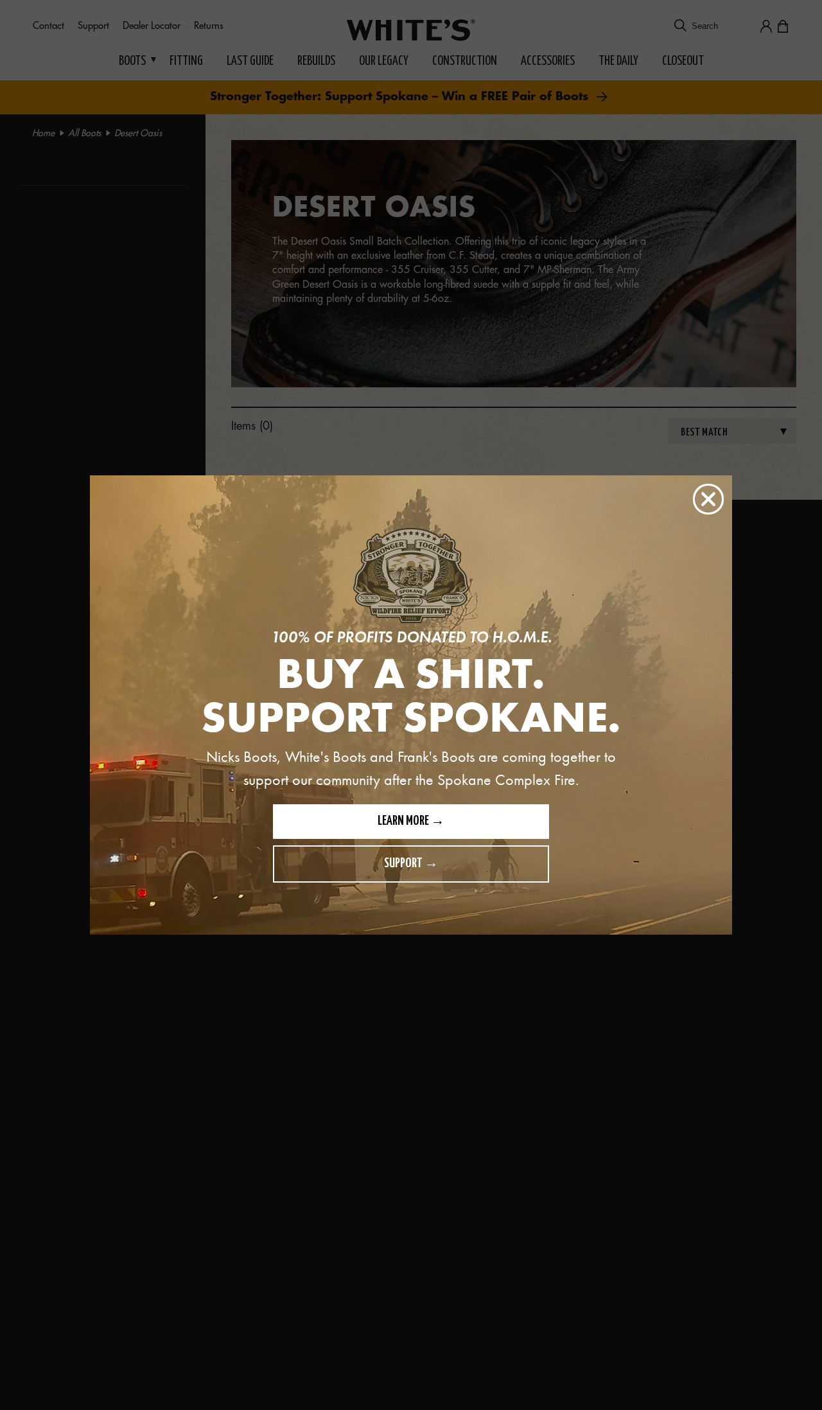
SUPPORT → (411, 864)
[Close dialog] (708, 499)
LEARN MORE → (411, 821)
